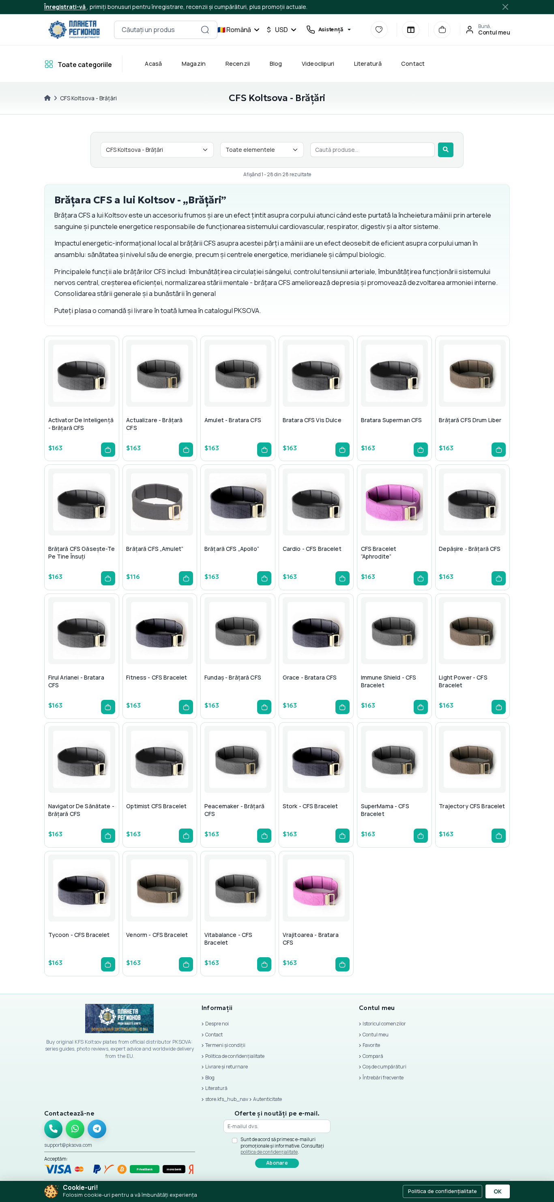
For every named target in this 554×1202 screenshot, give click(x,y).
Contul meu (376, 1034)
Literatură (367, 63)
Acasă (153, 63)
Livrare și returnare (226, 1066)
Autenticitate (267, 1099)
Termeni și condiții (225, 1045)
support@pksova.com (68, 1145)
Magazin (193, 63)
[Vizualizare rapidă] (60, 389)
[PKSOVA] (74, 29)
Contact (413, 63)
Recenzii (237, 63)
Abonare (277, 1162)
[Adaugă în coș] (108, 449)
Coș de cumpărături (384, 1066)
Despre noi (217, 1023)
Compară (373, 1056)
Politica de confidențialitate (234, 1056)
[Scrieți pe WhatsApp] (75, 1129)
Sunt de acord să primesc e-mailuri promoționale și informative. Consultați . (282, 1145)
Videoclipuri (317, 63)
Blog (275, 63)
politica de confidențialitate (269, 1152)
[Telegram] (97, 1129)
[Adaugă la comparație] (99, 389)
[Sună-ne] (53, 1129)
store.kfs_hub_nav (226, 1099)
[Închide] (505, 6)
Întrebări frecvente (383, 1077)
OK (498, 1191)
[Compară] (410, 29)
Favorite (371, 1045)
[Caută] (445, 149)
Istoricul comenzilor (384, 1023)
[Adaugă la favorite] (80, 389)
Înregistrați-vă (65, 7)
